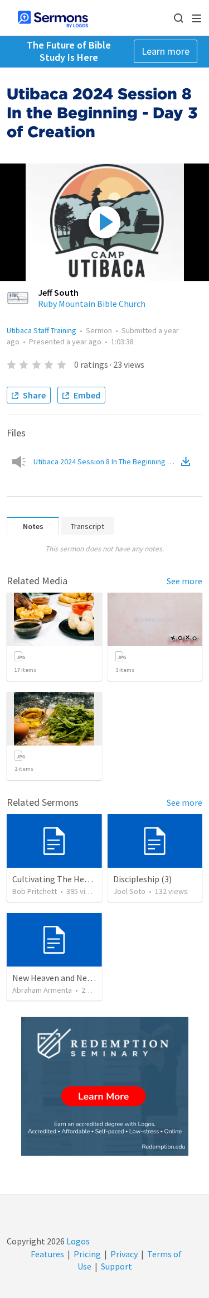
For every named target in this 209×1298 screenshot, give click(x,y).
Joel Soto (129, 891)
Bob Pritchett (34, 891)
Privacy (124, 1253)
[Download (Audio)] (188, 461)
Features (47, 1253)
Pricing (87, 1253)
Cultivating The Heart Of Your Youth (80, 878)
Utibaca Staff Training (41, 330)
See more (184, 580)
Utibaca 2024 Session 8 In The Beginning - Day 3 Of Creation (106, 461)
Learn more (165, 51)
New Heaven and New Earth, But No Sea (87, 977)
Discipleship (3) (142, 878)
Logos (77, 1241)
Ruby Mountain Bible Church (91, 303)
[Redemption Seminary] (104, 1086)
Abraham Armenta (42, 990)
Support (116, 1266)
